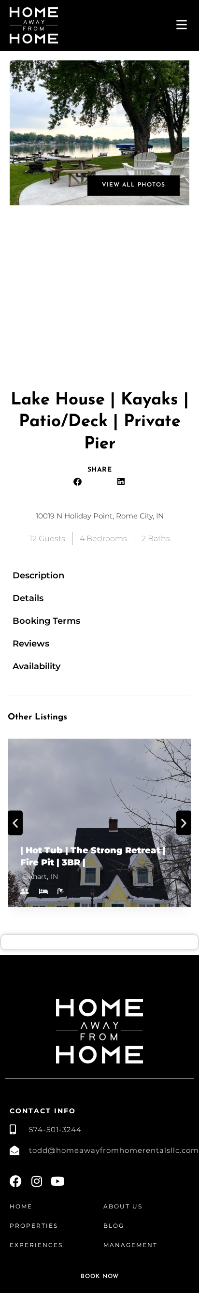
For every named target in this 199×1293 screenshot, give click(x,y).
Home (21, 1206)
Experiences (36, 1245)
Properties (34, 1225)
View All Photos (133, 185)
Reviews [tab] (31, 643)
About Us (122, 1206)
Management (130, 1245)
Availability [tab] (36, 666)
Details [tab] (28, 598)
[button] (78, 481)
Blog (113, 1225)
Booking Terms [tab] (46, 621)
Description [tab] (38, 575)
